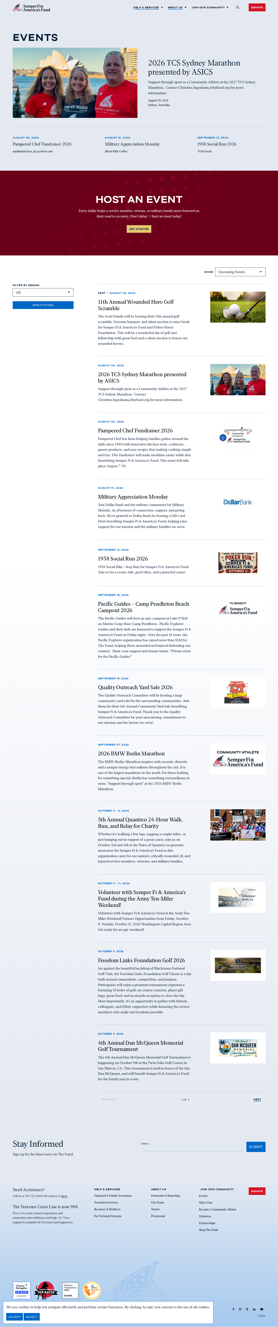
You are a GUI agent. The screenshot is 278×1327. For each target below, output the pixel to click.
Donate (257, 7)
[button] (237, 7)
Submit (256, 1147)
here (64, 1196)
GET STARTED (139, 228)
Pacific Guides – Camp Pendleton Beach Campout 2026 (143, 607)
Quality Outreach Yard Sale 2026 (135, 687)
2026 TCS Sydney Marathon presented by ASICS (142, 377)
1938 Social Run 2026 (123, 558)
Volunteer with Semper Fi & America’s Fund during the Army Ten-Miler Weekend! (142, 898)
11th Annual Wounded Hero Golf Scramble (136, 305)
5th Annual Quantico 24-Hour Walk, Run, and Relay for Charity (140, 823)
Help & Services (146, 7)
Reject (31, 1316)
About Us (175, 7)
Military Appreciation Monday (133, 496)
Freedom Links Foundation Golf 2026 (141, 960)
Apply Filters (43, 305)
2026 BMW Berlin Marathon (131, 753)
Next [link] (257, 1099)
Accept (14, 1316)
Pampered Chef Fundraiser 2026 (135, 430)
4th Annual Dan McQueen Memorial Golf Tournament (140, 1045)
